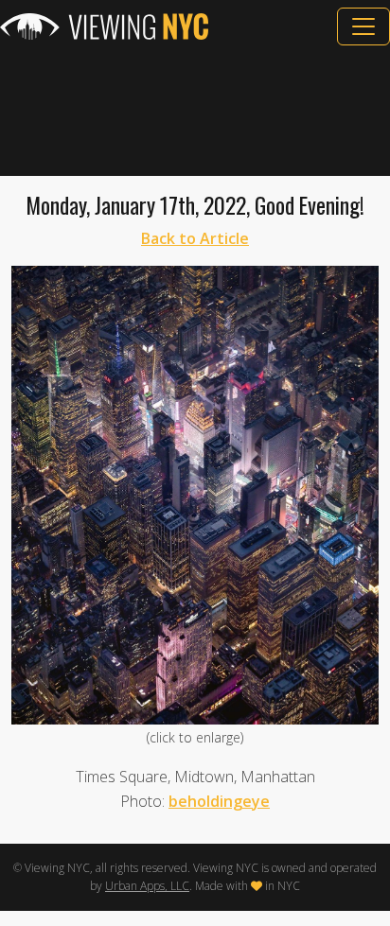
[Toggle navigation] (363, 26)
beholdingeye (219, 801)
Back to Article (195, 238)
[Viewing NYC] (104, 26)
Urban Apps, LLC (147, 886)
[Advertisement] (195, 110)
